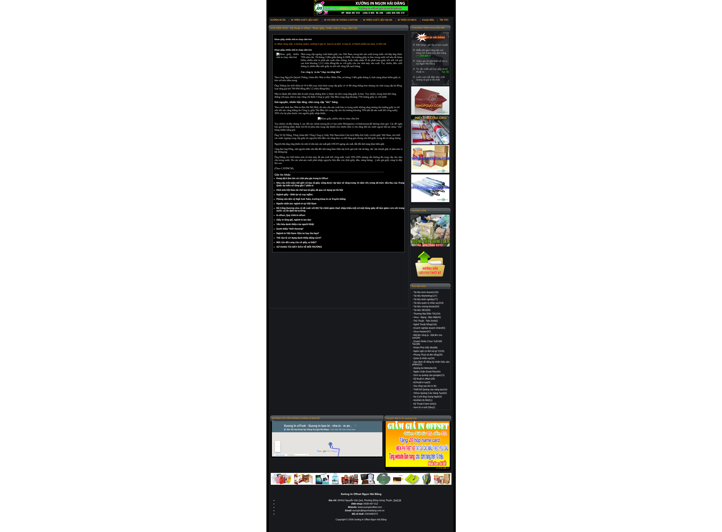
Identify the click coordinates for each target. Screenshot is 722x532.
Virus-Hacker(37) (422, 331)
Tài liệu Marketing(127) (425, 296)
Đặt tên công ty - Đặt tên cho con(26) (427, 336)
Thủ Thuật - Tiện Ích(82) (425, 321)
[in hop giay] (430, 100)
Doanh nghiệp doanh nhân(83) (429, 328)
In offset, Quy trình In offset (290, 215)
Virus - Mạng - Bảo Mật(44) (427, 317)
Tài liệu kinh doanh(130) (425, 292)
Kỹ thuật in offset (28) (424, 378)
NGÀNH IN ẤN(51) (422, 400)
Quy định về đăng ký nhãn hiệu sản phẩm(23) (431, 363)
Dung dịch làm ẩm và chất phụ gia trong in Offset (302, 178)
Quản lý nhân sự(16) (424, 358)
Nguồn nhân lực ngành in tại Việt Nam (296, 203)
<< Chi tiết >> (442, 468)
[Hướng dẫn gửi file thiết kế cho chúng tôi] (430, 277)
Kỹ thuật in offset (300, 28)
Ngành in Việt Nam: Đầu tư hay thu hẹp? (297, 233)
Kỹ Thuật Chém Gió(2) (424, 404)
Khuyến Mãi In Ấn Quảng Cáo (401, 418)
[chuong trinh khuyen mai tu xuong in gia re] (430, 58)
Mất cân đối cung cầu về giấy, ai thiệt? (296, 242)
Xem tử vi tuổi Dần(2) (424, 407)
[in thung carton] (430, 159)
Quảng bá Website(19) (425, 368)
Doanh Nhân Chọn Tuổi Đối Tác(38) (427, 342)
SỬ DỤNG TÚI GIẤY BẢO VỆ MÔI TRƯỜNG (299, 247)
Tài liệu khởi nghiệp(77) (425, 299)
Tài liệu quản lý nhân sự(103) (428, 303)
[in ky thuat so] (430, 130)
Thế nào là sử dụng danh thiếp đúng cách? (298, 238)
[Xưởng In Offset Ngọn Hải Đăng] (361, 15)
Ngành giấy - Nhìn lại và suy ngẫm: (294, 194)
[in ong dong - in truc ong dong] (430, 188)
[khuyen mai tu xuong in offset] (418, 466)
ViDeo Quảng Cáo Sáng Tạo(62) (430, 393)
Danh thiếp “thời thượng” (290, 229)
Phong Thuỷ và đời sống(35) (428, 354)
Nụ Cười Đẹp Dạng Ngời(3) (427, 396)
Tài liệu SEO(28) (421, 310)
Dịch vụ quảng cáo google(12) (428, 375)
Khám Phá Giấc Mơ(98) (425, 347)
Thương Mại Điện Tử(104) (426, 313)
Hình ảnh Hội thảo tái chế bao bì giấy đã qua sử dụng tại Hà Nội (309, 190)
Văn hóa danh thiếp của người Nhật (295, 224)
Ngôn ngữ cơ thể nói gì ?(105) (428, 351)
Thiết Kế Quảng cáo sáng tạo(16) (430, 389)
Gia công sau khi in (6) (424, 386)
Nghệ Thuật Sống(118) (425, 324)
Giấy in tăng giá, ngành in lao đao (293, 219)
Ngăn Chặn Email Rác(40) (427, 371)
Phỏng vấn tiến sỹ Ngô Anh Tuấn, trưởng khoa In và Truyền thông (311, 199)
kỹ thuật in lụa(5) (421, 382)
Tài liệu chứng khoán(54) (426, 306)
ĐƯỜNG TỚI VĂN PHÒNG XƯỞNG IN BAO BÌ (295, 418)
